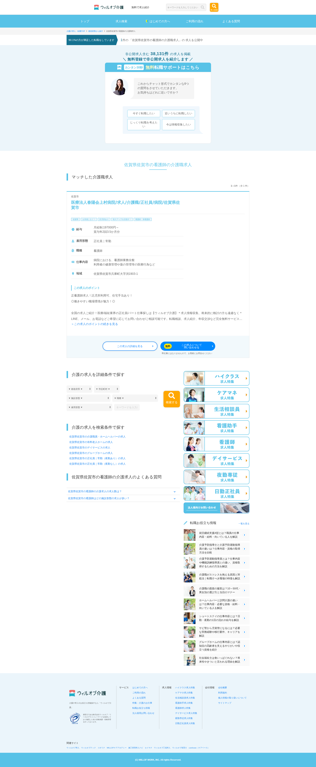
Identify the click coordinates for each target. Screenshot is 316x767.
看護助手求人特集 (184, 703)
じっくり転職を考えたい (143, 124)
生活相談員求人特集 (185, 698)
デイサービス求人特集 (186, 713)
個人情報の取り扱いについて (232, 698)
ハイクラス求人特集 (185, 687)
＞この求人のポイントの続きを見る (94, 324)
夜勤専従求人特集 (184, 718)
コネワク (101, 748)
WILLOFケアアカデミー (117, 748)
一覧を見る (243, 523)
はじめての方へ (160, 21)
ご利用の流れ (194, 21)
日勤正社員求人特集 (185, 723)
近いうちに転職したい (178, 113)
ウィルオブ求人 (73, 748)
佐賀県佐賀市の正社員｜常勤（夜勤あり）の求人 (97, 458)
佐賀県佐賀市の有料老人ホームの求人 (91, 442)
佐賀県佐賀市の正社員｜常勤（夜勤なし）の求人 (97, 463)
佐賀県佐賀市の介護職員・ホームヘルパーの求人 (97, 436)
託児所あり (104, 219)
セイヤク (148, 748)
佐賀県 (75, 219)
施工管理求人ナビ (135, 748)
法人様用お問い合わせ (143, 713)
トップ (84, 21)
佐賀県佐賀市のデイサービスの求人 (89, 447)
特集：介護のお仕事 (142, 703)
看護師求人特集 (183, 708)
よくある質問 (231, 21)
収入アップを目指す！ (122, 219)
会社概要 (222, 687)
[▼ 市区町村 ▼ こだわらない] (107, 388)
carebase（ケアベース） (199, 748)
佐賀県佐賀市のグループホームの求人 (91, 453)
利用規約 (222, 692)
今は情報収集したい (178, 124)
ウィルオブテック (88, 748)
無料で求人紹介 (140, 7)
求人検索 (121, 21)
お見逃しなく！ (88, 219)
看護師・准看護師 (142, 219)
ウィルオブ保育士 (179, 748)
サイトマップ (224, 703)
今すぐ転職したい (144, 113)
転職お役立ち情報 (141, 708)
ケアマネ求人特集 (184, 692)
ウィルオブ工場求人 (162, 748)
